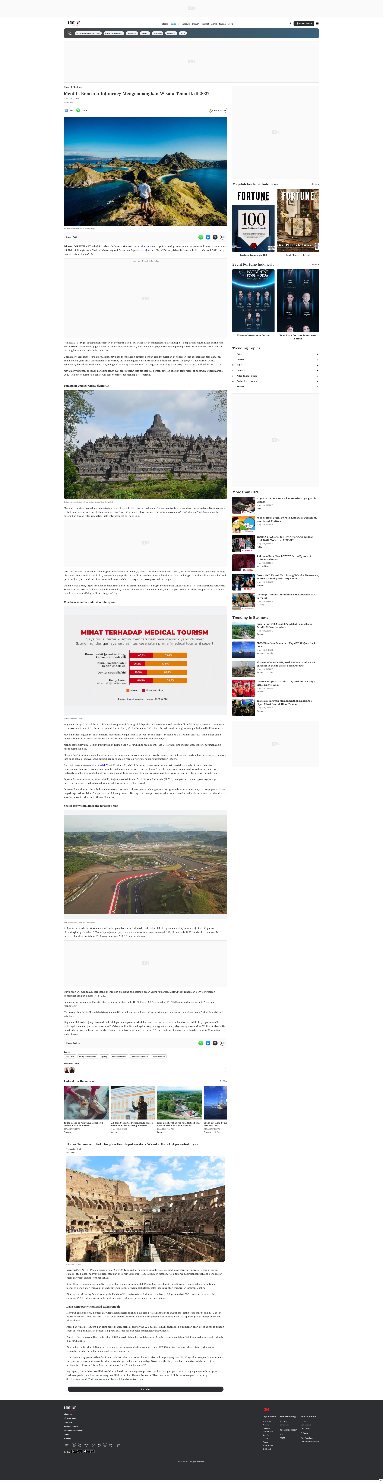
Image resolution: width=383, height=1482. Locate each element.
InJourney (145, 246)
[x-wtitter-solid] (215, 237)
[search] (290, 23)
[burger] (317, 23)
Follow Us (67, 1444)
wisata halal (98, 765)
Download (67, 1452)
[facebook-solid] (208, 237)
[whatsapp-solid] (200, 237)
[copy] (222, 237)
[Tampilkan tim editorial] (225, 1070)
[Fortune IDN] (74, 23)
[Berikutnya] (228, 1100)
